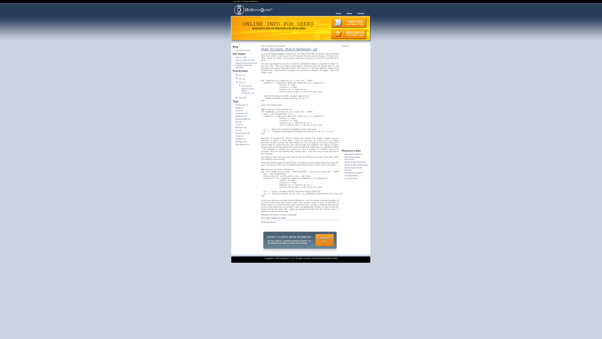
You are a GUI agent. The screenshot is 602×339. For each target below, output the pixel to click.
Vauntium (284, 258)
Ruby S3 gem (278, 54)
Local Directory (350, 178)
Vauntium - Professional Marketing (246, 1)
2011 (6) (241, 79)
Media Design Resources (355, 162)
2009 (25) (242, 98)
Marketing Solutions (352, 154)
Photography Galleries (354, 173)
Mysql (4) (239, 108)
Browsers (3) (240, 127)
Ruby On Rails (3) (243, 119)
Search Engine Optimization (356, 165)
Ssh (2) (238, 130)
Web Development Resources (352, 158)
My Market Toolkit (329, 258)
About (349, 13)
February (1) (246, 86)
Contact (360, 13)
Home (338, 13)
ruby (268, 218)
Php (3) (238, 122)
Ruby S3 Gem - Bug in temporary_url (289, 49)
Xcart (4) (239, 111)
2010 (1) (242, 82)
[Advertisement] (353, 98)
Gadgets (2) (240, 139)
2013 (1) (242, 75)
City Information (351, 176)
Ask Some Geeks (242, 50)
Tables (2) (239, 136)
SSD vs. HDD (241, 57)
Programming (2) (242, 133)
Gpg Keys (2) (240, 142)
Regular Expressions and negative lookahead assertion (246, 65)
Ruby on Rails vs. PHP (245, 60)
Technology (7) (241, 105)
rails (284, 218)
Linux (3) (239, 125)
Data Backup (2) (242, 144)
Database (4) (240, 116)
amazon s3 (276, 218)
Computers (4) (241, 113)
